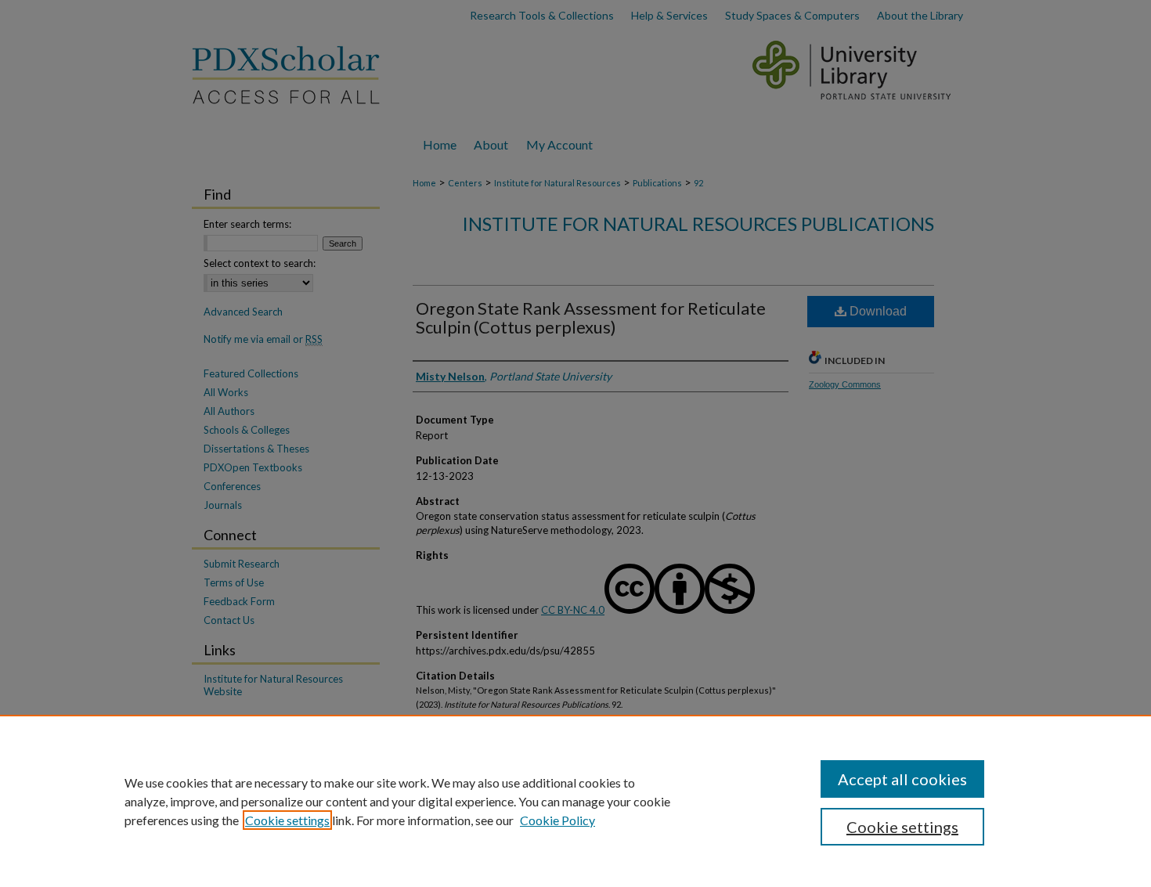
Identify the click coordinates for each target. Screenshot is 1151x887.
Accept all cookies (902, 779)
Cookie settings (287, 820)
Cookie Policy (557, 820)
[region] (575, 801)
